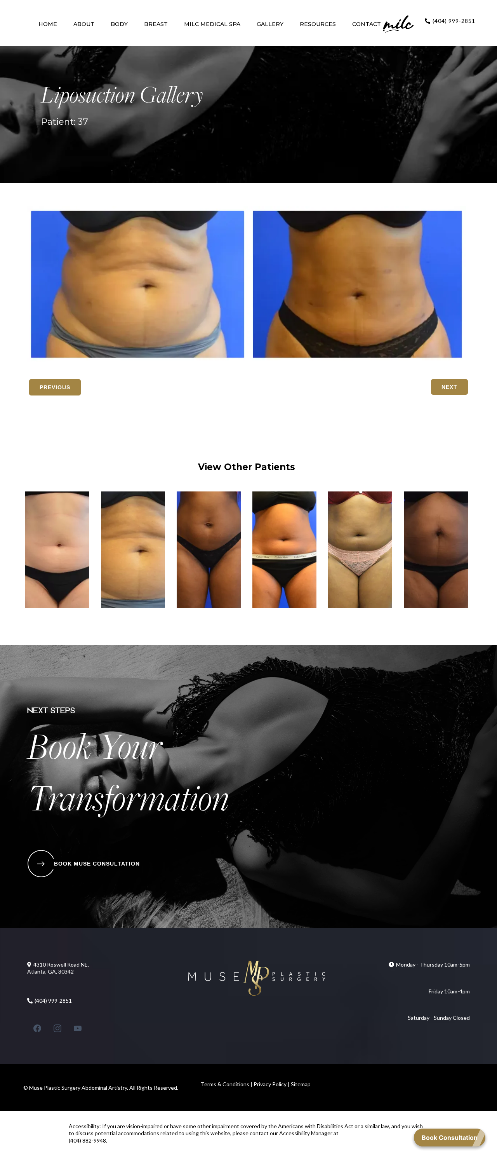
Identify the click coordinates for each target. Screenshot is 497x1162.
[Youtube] (78, 1028)
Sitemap (301, 1084)
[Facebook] (37, 1028)
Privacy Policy (269, 1084)
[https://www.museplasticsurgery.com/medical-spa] (398, 24)
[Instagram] (57, 1028)
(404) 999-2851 (454, 20)
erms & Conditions (227, 1084)
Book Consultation (450, 1137)
